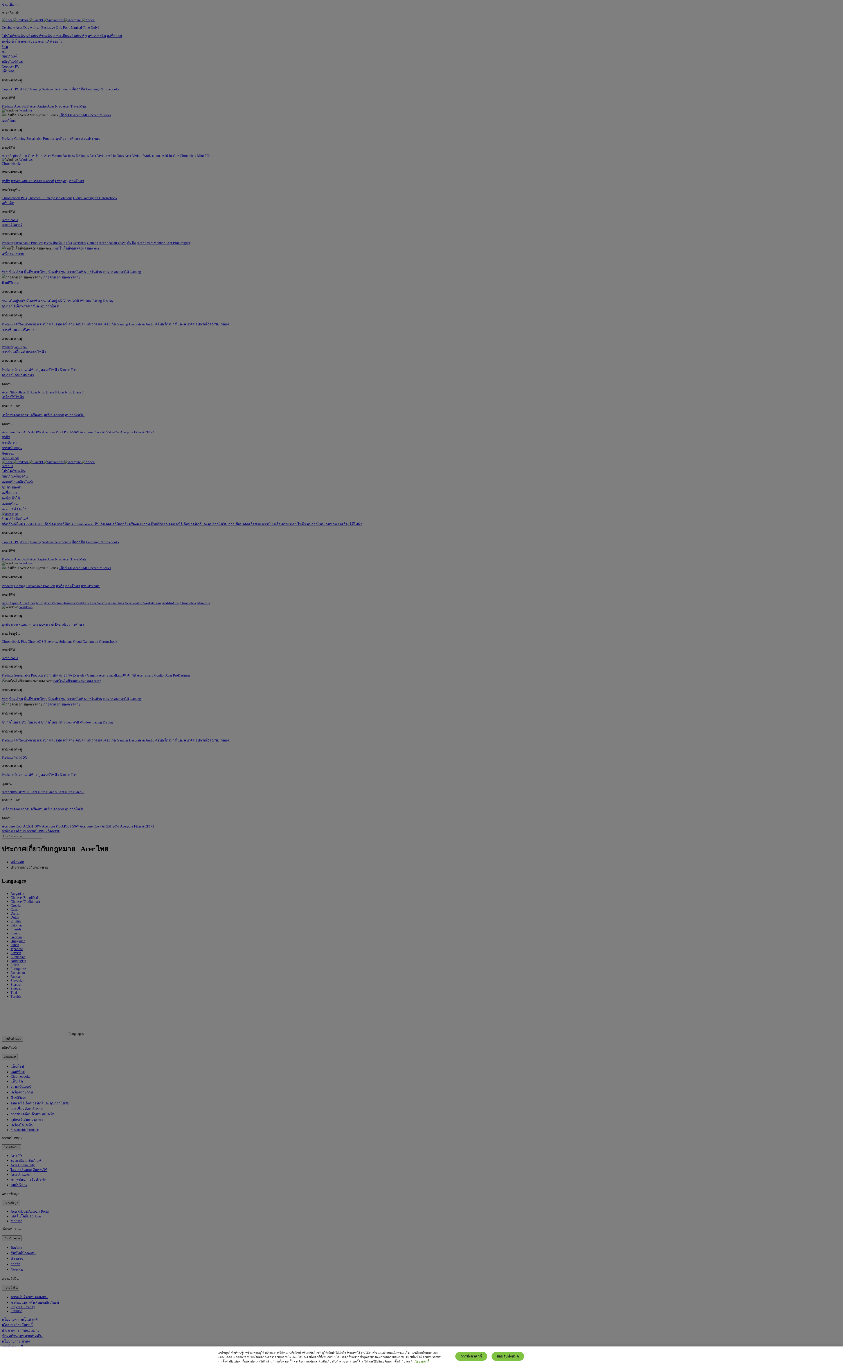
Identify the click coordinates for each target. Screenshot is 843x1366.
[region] (421, 1356)
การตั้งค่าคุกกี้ (471, 1356)
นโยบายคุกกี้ (421, 1361)
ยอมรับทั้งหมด (508, 1356)
